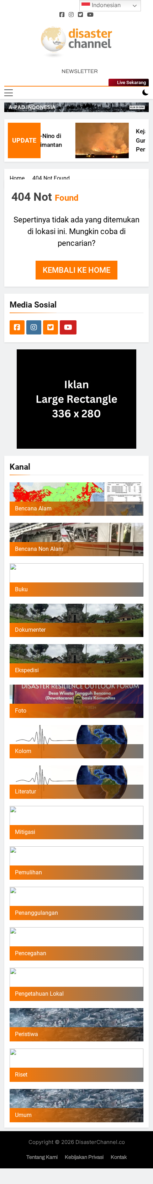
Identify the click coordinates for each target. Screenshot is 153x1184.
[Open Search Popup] (133, 93)
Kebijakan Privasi (84, 1157)
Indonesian (105, 5)
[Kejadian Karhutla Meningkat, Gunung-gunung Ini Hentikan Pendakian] (95, 140)
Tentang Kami (42, 1157)
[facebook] (62, 15)
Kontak (119, 1157)
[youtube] (90, 15)
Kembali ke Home (76, 270)
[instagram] (71, 15)
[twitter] (80, 15)
